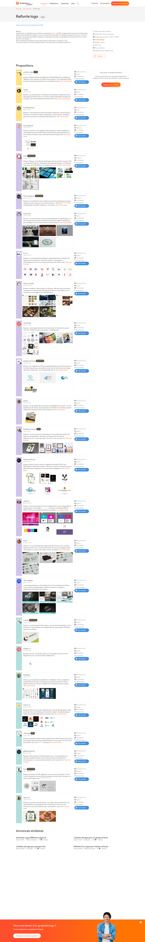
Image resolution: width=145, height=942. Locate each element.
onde (25, 156)
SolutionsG (27, 214)
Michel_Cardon (28, 283)
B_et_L (25, 253)
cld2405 (26, 501)
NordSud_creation (29, 429)
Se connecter (105, 3)
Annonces (43, 3)
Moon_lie (26, 797)
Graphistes (65, 3)
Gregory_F (27, 648)
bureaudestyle (28, 126)
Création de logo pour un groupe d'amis (91, 837)
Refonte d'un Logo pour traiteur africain (91, 846)
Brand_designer (29, 196)
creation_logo (28, 72)
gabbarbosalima (29, 751)
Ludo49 (26, 620)
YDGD (25, 90)
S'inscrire (94, 3)
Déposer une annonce (120, 3)
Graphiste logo (99, 40)
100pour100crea (29, 459)
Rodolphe (26, 675)
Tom (24, 769)
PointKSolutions (28, 108)
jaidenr (25, 401)
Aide (72, 3)
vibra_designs (28, 580)
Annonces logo (27, 8)
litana (25, 541)
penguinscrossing (29, 361)
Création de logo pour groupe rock (31, 846)
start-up (54, 33)
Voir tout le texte (66, 81)
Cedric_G (26, 705)
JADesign (26, 733)
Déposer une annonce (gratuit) (27, 936)
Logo (42, 17)
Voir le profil (81, 82)
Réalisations (54, 3)
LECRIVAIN (27, 323)
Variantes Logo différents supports (31, 837)
